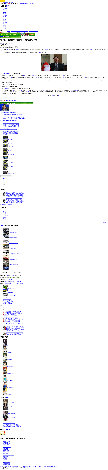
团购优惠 (4, 19)
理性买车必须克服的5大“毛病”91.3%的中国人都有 (13, 319)
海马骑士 (8, 118)
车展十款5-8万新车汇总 (7, 302)
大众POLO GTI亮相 (12, 295)
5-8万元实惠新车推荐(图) (8, 117)
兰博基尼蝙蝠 (10, 143)
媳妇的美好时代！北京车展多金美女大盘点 (11, 425)
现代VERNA (7, 441)
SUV (20, 281)
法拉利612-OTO (11, 154)
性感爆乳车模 (10, 373)
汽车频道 (8, 31)
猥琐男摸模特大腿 (11, 413)
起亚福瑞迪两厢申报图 (13, 243)
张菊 (6, 459)
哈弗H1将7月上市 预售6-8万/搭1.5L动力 (14, 330)
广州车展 (4, 21)
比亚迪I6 (4, 118)
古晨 (6, 457)
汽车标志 (4, 213)
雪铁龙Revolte (8, 447)
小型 (8, 281)
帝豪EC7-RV (7, 443)
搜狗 (14, 2)
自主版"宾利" (13, 114)
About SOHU (39, 466)
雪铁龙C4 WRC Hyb (9, 445)
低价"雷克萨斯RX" (20, 114)
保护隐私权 (34, 466)
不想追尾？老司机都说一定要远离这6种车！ (12, 318)
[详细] (33, 436)
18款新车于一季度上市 (13, 232)
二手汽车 (4, 220)
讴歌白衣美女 (10, 352)
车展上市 (10, 283)
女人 (19, 3)
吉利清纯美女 (10, 359)
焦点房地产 (11, 2)
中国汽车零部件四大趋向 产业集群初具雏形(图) (15, 195)
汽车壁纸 (23, 32)
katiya (8, 345)
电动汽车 (4, 217)
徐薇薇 (6, 456)
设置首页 (2, 466)
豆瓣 (3, 182)
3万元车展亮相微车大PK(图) (18, 117)
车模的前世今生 (11, 406)
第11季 (4, 134)
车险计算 (4, 14)
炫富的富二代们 (16, 123)
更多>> (8, 6)
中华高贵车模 (10, 387)
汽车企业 (84, 77)
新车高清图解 (21, 116)
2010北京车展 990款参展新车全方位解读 (8, 112)
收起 (3, 178)
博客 (27, 3)
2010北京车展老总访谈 (33, 31)
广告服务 (20, 466)
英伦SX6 (21, 118)
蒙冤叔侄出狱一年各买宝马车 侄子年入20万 (14, 332)
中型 (13, 281)
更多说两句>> (104, 222)
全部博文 (57, 466)
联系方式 (29, 466)
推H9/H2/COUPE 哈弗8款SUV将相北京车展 (15, 327)
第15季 (16, 134)
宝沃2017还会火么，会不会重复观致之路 (12, 321)
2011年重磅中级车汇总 (13, 237)
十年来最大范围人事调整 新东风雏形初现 (14, 196)
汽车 (12, 3)
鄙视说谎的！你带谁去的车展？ (9, 423)
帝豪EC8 (6, 449)
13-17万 (16, 279)
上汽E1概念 (16, 118)
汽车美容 (4, 212)
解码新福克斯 (10, 292)
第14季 (13, 134)
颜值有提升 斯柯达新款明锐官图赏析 (11, 317)
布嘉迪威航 (10, 139)
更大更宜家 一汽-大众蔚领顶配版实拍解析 (12, 315)
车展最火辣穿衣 (15, 124)
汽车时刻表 (5, 218)
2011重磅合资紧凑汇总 (13, 248)
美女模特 (12, 275)
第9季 (14, 133)
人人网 (4, 181)
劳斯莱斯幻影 (10, 146)
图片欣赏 (4, 23)
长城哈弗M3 (7, 450)
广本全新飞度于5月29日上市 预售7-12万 (14, 323)
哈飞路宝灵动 (7, 444)
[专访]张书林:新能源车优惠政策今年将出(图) (15, 200)
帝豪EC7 (6, 442)
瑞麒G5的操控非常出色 (7, 303)
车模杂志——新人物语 (9, 455)
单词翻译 (4, 25)
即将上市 (14, 283)
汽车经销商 (5, 15)
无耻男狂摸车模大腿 (15, 126)
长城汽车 (4, 214)
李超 (6, 458)
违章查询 (4, 16)
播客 (23, 3)
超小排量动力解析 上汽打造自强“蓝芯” (11, 314)
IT (10, 3)
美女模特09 (7, 464)
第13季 (10, 134)
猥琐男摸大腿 (10, 409)
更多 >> (2, 225)
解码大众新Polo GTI (7, 299)
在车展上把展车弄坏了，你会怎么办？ (10, 424)
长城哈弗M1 (7, 451)
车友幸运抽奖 (5, 124)
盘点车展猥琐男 (11, 402)
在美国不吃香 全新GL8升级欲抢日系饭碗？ (12, 312)
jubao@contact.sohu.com (14, 468)
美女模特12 (7, 460)
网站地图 (49, 466)
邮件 (25, 3)
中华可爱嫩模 (10, 380)
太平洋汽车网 (5, 215)
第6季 (6, 133)
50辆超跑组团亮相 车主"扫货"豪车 (8, 120)
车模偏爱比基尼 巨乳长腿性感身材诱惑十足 (12, 311)
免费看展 (10, 124)
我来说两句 (3, 43)
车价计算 (4, 13)
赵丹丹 (6, 453)
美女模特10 (7, 463)
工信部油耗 (5, 8)
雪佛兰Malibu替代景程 (13, 264)
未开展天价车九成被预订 (8, 123)
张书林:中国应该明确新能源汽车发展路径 (14, 194)
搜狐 (1, 2)
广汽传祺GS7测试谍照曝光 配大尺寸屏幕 (12, 320)
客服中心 (25, 466)
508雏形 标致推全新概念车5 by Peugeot (13, 192)
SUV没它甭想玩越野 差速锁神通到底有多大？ (13, 313)
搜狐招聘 (16, 466)
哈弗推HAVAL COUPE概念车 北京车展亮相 (15, 329)
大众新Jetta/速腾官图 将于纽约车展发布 (14, 328)
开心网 (4, 180)
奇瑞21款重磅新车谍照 (13, 259)
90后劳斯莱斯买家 (11, 417)
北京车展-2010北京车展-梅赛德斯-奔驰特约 (19, 31)
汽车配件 (4, 219)
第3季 (14, 132)
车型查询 (4, 26)
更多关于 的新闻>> (6, 204)
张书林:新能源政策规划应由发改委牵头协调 (15, 193)
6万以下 (6, 279)
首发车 (6, 283)
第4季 (17, 132)
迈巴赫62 (9, 150)
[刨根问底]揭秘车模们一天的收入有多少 (11, 131)
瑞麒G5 (11, 118)
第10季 (16, 133)
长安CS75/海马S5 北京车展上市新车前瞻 (14, 326)
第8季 (11, 133)
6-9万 (10, 279)
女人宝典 (4, 27)
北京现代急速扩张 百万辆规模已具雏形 (14, 199)
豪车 (18, 281)
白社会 (10, 100)
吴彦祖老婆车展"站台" (7, 125)
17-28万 (19, 279)
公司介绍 (44, 466)
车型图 (6, 275)
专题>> (1, 36)
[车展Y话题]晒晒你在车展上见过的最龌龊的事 (12, 426)
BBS (29, 3)
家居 (16, 3)
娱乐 (6, 3)
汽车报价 (4, 10)
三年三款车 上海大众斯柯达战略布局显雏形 (15, 201)
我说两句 (32, 3)
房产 (14, 3)
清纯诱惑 (9, 394)
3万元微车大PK (11, 288)
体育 (3, 3)
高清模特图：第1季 (7, 132)
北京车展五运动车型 (7, 297)
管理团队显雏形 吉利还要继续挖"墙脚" (14, 198)
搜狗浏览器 (5, 22)
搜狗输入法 (7, 466)
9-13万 (12, 279)
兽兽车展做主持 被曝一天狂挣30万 (8, 129)
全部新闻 (53, 466)
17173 (7, 2)
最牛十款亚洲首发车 (7, 116)
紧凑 (11, 281)
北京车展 (7, 49)
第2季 (12, 132)
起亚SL (6, 448)
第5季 (4, 133)
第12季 (7, 134)
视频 (21, 3)
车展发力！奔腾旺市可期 (8, 301)
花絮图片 (18, 275)
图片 (4, 441)
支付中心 (12, 466)
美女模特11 (7, 462)
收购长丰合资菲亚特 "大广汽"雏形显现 (14, 202)
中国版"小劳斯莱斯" (7, 114)
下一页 (59, 95)
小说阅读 (4, 28)
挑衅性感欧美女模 (15, 125)
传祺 (24, 118)
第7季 (9, 133)
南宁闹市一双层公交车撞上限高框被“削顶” (14, 333)
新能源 (17, 49)
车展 (17, 75)
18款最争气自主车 (15, 116)
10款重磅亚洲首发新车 (7, 300)
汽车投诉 (4, 20)
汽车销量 (4, 12)
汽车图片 (4, 9)
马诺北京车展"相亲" (7, 126)
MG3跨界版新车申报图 (14, 253)
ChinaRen (4, 2)
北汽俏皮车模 (10, 366)
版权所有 (26, 467)
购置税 (20, 32)
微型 (6, 281)
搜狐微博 (6, 100)
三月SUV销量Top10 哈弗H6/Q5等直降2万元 (14, 334)
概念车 (18, 283)
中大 (15, 281)
